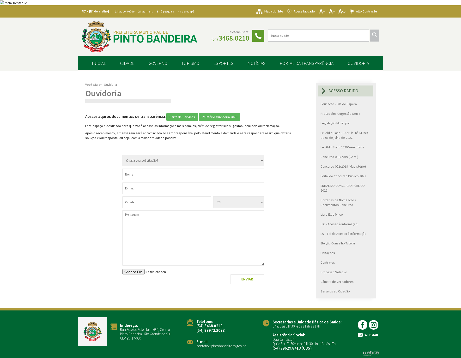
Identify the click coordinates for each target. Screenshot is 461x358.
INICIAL (99, 63)
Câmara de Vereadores (337, 281)
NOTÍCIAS (257, 63)
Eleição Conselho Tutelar (338, 243)
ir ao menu (145, 11)
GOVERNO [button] (158, 63)
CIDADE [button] (127, 63)
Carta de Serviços (182, 117)
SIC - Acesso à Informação (339, 224)
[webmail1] (368, 335)
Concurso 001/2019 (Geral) (339, 157)
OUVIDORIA (358, 63)
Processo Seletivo (334, 272)
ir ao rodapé (186, 11)
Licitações (328, 253)
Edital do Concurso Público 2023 (343, 176)
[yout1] (374, 325)
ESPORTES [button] (223, 63)
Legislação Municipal (335, 123)
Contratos (328, 262)
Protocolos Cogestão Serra (340, 113)
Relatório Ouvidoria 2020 (219, 117)
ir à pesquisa (165, 11)
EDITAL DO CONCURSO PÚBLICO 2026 (343, 188)
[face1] (363, 325)
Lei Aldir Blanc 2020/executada (342, 147)
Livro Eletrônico (332, 214)
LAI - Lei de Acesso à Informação (343, 233)
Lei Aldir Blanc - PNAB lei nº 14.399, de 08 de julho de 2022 (345, 135)
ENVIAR (247, 279)
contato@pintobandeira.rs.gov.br (221, 346)
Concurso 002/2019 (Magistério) (343, 166)
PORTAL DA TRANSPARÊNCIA (307, 63)
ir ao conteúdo (124, 11)
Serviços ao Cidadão (335, 291)
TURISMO (190, 63)
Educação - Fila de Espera (339, 104)
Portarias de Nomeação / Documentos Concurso (338, 202)
